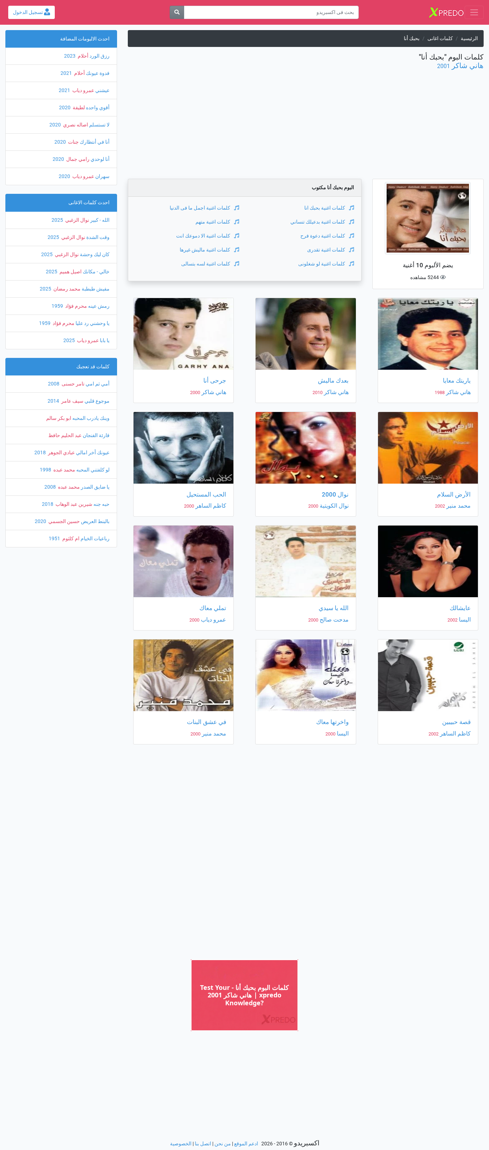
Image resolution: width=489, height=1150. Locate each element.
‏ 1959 (58, 306)
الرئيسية (469, 38)
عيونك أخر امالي (92, 453)
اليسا (464, 619)
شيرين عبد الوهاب (73, 504)
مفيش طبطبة (95, 289)
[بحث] (177, 12)
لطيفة (78, 108)
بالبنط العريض (95, 521)
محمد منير (458, 505)
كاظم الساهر (210, 505)
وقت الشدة (97, 237)
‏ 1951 (55, 539)
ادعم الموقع (246, 1144)
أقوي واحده (97, 108)
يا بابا (104, 340)
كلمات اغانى (440, 38)
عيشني (102, 90)
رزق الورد (99, 56)
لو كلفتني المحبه (92, 470)
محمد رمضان (66, 289)
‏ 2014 (54, 401)
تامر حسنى (72, 384)
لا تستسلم (99, 125)
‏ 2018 (40, 453)
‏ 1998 (46, 470)
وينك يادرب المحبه (90, 418)
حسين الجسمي (63, 521)
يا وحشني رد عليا (92, 323)
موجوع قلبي (96, 401)
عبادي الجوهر (61, 453)
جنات (73, 142)
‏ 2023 (70, 56)
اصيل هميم (70, 272)
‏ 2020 (65, 108)
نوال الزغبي (76, 220)
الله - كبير (99, 220)
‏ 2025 (58, 220)
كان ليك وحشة (94, 254)
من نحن (222, 1144)
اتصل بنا (203, 1144)
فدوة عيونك (97, 73)
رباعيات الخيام (94, 539)
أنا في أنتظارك (94, 142)
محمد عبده (63, 470)
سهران (102, 176)
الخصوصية (181, 1144)
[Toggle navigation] (474, 12)
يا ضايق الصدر (95, 487)
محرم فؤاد (75, 306)
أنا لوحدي (99, 159)
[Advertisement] (305, 128)
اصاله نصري (75, 125)
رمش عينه (98, 306)
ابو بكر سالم (58, 418)
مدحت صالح (333, 619)
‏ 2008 (54, 384)
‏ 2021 (66, 73)
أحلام (82, 56)
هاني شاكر (468, 65)
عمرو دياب (212, 619)
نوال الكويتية (333, 505)
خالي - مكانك (96, 272)
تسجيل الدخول (28, 12)
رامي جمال (77, 159)
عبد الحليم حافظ (65, 435)
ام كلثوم (70, 539)
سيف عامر (71, 401)
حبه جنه (101, 504)
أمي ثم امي (97, 384)
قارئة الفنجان (96, 435)
